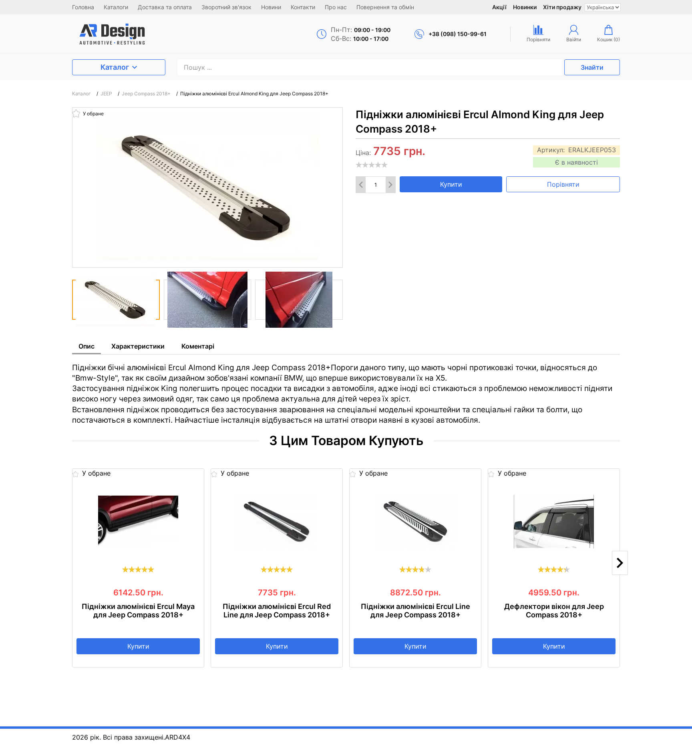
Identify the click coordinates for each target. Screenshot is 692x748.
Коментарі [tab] (197, 346)
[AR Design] (138, 34)
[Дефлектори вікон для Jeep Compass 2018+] (554, 522)
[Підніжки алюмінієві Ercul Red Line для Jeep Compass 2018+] (276, 522)
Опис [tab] (86, 346)
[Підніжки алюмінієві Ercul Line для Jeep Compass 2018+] (415, 522)
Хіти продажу (562, 7)
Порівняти (563, 184)
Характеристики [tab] (138, 346)
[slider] (372, 164)
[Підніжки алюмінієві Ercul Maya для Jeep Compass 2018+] (138, 522)
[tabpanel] (346, 390)
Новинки (525, 7)
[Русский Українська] (603, 7)
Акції (499, 7)
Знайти (592, 67)
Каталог (115, 67)
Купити (451, 184)
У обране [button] (93, 114)
